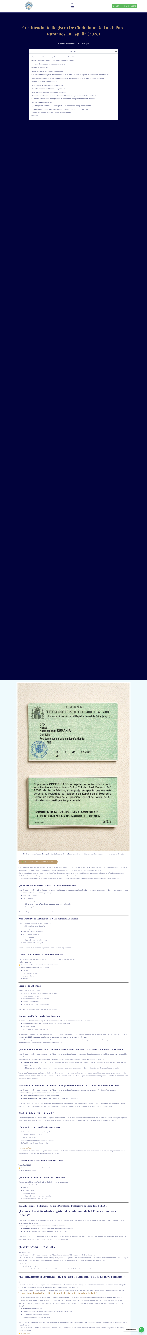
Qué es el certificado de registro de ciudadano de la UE (53, 57)
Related (35, 115)
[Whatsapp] (141, 1329)
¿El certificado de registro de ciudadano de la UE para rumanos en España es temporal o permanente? (70, 75)
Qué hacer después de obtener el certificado (49, 92)
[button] (72, 7)
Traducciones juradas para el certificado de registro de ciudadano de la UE (60, 109)
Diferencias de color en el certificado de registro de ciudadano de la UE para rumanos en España (68, 78)
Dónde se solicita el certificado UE (45, 82)
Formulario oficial (25, 1148)
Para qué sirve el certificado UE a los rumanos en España (53, 60)
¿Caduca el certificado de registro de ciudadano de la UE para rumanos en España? (63, 99)
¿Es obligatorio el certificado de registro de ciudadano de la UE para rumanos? (61, 106)
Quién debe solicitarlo (40, 67)
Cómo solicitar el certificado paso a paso (47, 85)
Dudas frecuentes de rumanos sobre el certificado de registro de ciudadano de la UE (64, 96)
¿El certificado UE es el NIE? (42, 102)
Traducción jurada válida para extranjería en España (51, 113)
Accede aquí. (25, 1333)
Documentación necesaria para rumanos (47, 71)
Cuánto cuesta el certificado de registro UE (48, 89)
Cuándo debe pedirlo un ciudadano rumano (48, 64)
